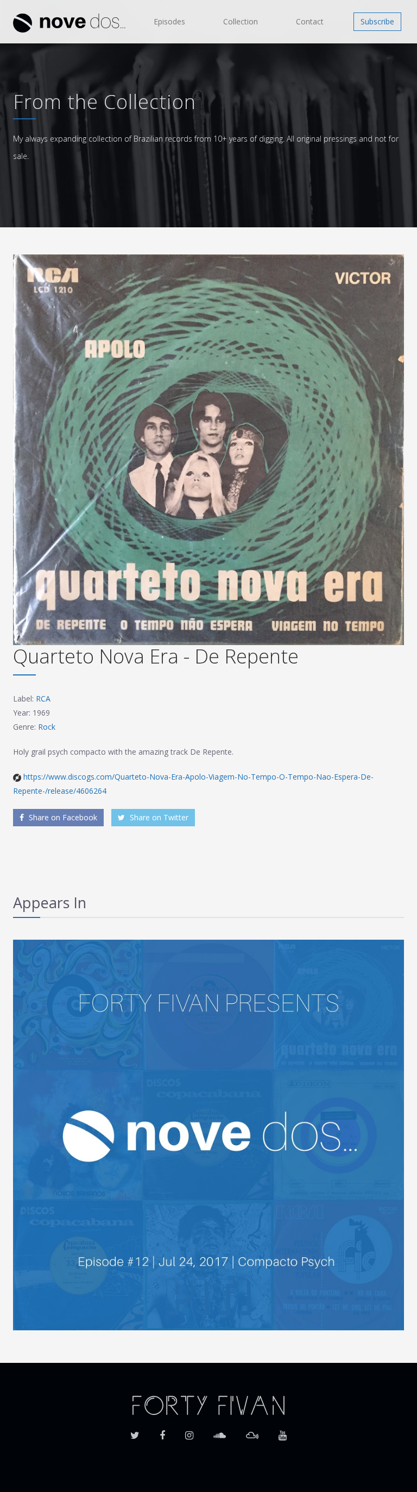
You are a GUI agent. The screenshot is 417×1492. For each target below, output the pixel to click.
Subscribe (377, 21)
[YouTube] (283, 1432)
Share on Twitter (158, 817)
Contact (310, 21)
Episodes (169, 21)
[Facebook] (162, 1432)
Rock (46, 727)
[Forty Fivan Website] (208, 1404)
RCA (43, 698)
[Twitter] (135, 1432)
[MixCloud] (252, 1432)
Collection (240, 21)
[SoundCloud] (219, 1432)
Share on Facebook (62, 817)
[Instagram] (189, 1432)
